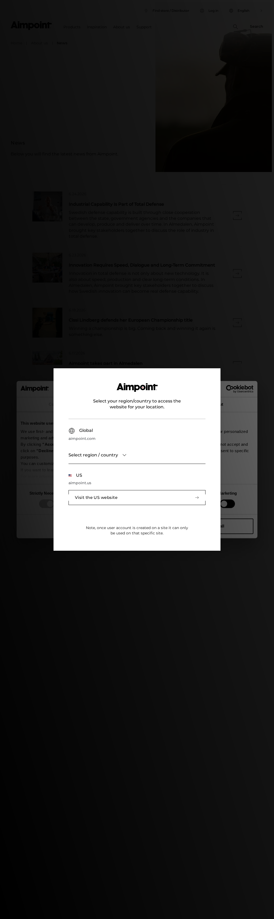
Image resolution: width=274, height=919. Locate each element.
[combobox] (137, 455)
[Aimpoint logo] (137, 390)
